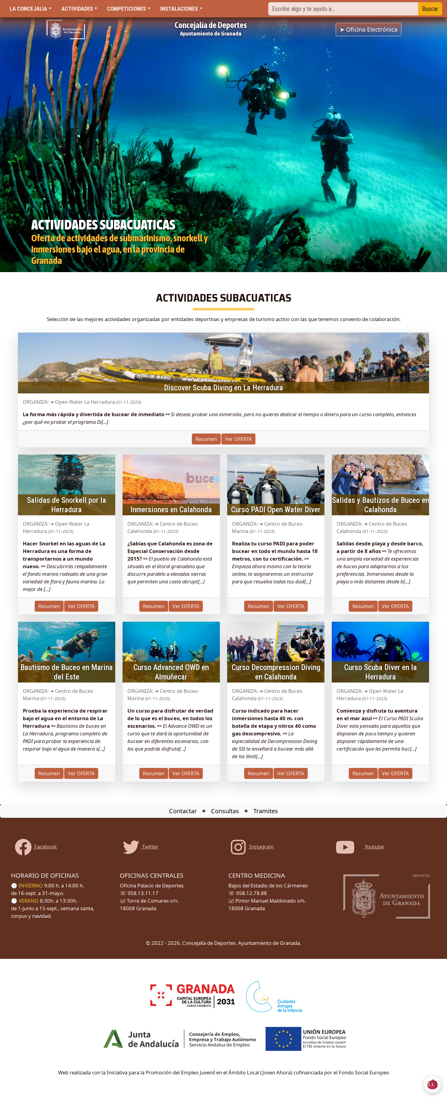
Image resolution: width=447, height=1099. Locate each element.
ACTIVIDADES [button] (77, 8)
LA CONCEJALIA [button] (28, 8)
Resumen (363, 773)
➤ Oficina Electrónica (368, 29)
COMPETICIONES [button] (126, 8)
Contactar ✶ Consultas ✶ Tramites (223, 811)
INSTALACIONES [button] (179, 8)
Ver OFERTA (395, 773)
